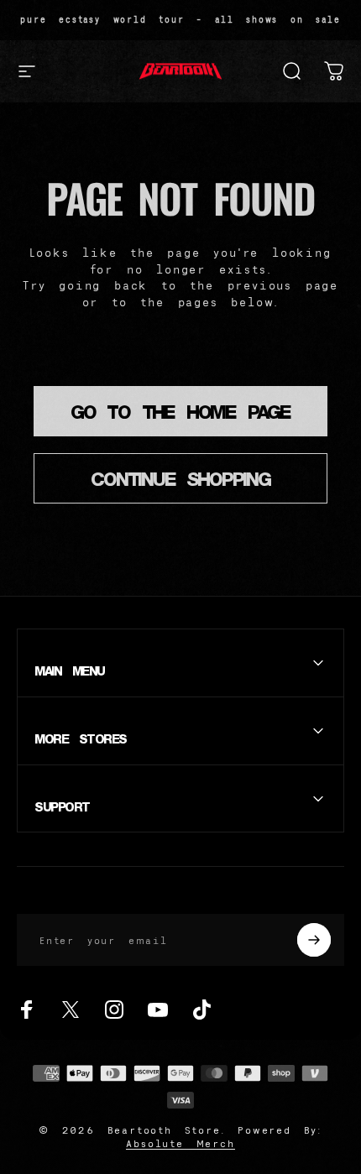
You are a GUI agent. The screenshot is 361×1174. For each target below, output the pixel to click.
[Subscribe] (314, 940)
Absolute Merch (180, 1143)
